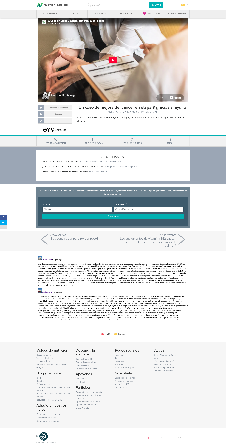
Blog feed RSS (121, 387)
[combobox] (117, 5)
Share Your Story (83, 407)
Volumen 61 (151, 112)
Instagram (119, 361)
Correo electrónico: (123, 204)
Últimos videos (43, 361)
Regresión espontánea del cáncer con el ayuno (101, 161)
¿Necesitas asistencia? (164, 361)
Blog (38, 377)
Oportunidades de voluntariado (90, 392)
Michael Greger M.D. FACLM (121, 112)
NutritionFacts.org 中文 (125, 367)
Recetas (40, 380)
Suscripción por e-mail (125, 377)
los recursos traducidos (98, 171)
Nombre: (46, 204)
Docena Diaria (82, 365)
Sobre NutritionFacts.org (165, 354)
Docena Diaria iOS (84, 358)
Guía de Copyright (162, 364)
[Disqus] (113, 287)
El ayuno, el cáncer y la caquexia (122, 166)
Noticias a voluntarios (124, 380)
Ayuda (157, 358)
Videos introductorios (46, 358)
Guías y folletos (43, 384)
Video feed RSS (122, 384)
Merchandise (81, 381)
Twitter (118, 358)
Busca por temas (44, 354)
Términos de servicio (163, 370)
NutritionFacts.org (55, 5)
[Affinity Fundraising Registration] (43, 436)
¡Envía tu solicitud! (176, 437)
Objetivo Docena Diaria (86, 368)
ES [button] (186, 4)
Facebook (119, 354)
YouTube (119, 364)
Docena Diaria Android (86, 362)
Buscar (156, 4)
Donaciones (81, 378)
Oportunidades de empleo (88, 401)
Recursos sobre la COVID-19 (49, 399)
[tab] (56, 141)
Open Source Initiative (86, 404)
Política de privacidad (164, 367)
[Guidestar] (37, 436)
